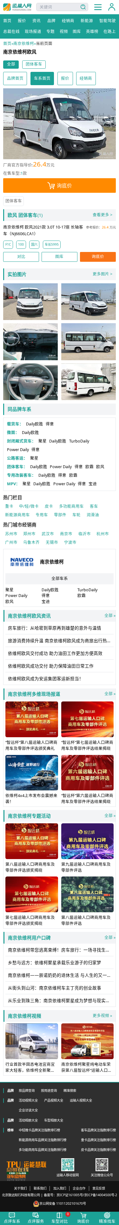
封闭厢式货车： (21, 441)
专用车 (42, 515)
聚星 (42, 441)
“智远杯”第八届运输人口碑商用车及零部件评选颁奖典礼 (31, 745)
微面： (13, 432)
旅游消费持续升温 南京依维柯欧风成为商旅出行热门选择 (61, 641)
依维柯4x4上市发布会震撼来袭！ (31, 798)
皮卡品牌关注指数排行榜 (98, 1149)
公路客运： (17, 458)
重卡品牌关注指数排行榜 (98, 1140)
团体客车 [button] (34, 64)
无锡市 (52, 542)
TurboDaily (79, 441)
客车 (94, 506)
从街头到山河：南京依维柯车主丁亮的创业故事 (54, 988)
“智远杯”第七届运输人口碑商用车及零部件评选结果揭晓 (87, 745)
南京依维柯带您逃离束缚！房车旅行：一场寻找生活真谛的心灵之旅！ (61, 950)
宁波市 (70, 542)
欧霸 (89, 466)
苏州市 (11, 534)
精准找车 (107, 1221)
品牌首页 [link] (15, 78)
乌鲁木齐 (31, 542)
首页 (7, 43)
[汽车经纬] (16, 1177)
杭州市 (102, 534)
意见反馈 (98, 1188)
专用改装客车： (21, 475)
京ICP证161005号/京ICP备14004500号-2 (86, 1195)
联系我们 (40, 1188)
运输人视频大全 (81, 1100)
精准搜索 (69, 1090)
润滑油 (93, 515)
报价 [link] (65, 78)
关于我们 (20, 1188)
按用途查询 (49, 1090)
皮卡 (49, 506)
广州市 (11, 542)
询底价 (64, 185)
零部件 (60, 515)
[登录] (112, 7)
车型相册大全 (53, 1120)
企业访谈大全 (28, 1110)
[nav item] (98, 7)
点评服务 (36, 1221)
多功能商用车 (71, 506)
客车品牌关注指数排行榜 (98, 1130)
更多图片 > (102, 274)
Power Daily (18, 449)
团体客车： (17, 466)
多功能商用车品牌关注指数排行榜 (42, 1149)
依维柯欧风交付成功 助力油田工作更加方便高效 (55, 653)
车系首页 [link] (42, 78)
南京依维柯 (23, 43)
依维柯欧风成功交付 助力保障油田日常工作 (51, 666)
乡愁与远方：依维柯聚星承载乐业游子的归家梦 (54, 962)
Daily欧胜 (34, 424)
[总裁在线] (18, 1171)
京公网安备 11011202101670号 (62, 1203)
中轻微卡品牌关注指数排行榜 (39, 1130)
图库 (59, 256)
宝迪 (93, 484)
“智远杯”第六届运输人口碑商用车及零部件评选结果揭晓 (87, 798)
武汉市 (48, 534)
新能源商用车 (17, 515)
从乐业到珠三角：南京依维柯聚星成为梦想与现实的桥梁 (61, 1000)
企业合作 (79, 1188)
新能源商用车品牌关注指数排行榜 (42, 1140)
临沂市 (84, 534)
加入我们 (59, 1188)
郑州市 (29, 534)
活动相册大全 (28, 1120)
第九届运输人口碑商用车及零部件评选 (86, 867)
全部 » (61, 615)
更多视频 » (102, 1015)
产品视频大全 (53, 1100)
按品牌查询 (27, 1090)
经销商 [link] (86, 78)
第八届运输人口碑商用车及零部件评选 (86, 920)
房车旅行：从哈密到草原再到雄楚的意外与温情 (54, 628)
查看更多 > (102, 214)
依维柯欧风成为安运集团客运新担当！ (45, 679)
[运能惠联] (27, 1164)
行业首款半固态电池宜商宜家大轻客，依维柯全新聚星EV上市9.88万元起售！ (30, 1070)
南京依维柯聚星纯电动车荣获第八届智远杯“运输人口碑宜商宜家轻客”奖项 (86, 1070)
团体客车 (13, 201)
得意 (50, 424)
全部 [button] (11, 64)
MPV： (13, 484)
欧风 (100, 466)
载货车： (15, 424)
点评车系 (12, 1221)
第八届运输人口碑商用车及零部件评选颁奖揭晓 (30, 867)
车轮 (76, 515)
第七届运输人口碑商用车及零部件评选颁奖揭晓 (30, 920)
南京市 (66, 534)
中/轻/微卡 (29, 506)
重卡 (9, 506)
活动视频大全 (28, 1100)
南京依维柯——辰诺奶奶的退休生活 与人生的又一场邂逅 (61, 975)
